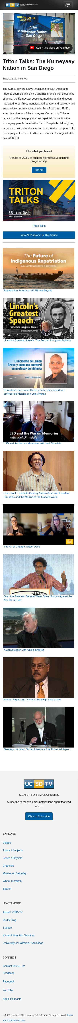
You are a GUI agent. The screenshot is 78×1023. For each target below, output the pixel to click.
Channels (8, 865)
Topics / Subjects (13, 850)
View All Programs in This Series (39, 235)
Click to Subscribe (39, 816)
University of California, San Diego (23, 942)
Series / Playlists (12, 858)
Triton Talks (39, 225)
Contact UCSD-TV (14, 965)
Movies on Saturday (14, 873)
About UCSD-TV (12, 912)
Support (7, 927)
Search (7, 888)
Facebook (9, 981)
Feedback (9, 972)
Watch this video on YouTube (50, 48)
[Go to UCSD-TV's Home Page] (21, 4)
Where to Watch (12, 881)
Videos (7, 842)
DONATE (39, 170)
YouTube (8, 990)
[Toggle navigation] (68, 4)
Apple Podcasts (12, 998)
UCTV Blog (9, 919)
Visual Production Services (19, 935)
